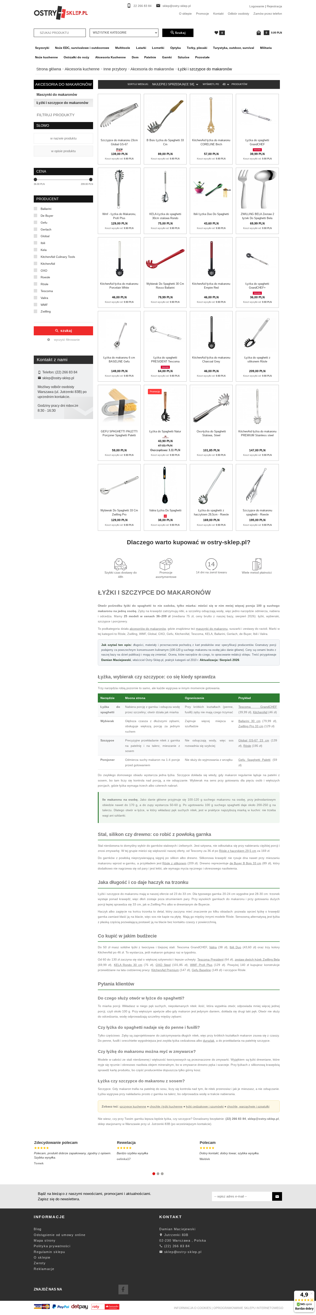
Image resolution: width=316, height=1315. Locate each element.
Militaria (266, 48)
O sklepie (185, 13)
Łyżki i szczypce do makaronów (62, 103)
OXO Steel (163, 965)
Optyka (175, 48)
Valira (44, 298)
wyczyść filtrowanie (66, 339)
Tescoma (47, 291)
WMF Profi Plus (201, 965)
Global (45, 236)
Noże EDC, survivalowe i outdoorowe (82, 48)
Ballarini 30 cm (249, 721)
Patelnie (150, 57)
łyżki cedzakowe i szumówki (205, 1106)
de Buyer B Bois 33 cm (245, 863)
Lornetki (158, 48)
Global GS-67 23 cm (253, 740)
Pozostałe (202, 57)
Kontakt (218, 13)
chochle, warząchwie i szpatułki (248, 1106)
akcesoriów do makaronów (148, 628)
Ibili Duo (235, 947)
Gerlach (46, 229)
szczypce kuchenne (133, 1106)
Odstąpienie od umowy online (60, 1235)
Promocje (202, 13)
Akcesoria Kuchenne (110, 57)
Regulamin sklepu (49, 1252)
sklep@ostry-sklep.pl (177, 6)
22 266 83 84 (142, 6)
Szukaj (180, 32)
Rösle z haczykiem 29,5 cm (237, 850)
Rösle (44, 284)
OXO (44, 270)
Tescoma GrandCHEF (257, 707)
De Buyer (47, 215)
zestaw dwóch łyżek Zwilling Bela (257, 959)
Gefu (44, 222)
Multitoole (122, 48)
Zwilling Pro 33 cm (250, 726)
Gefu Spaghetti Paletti (254, 759)
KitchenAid (48, 263)
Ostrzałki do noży (76, 57)
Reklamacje (44, 1269)
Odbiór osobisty (238, 13)
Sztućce (183, 57)
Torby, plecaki (197, 48)
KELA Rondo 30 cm (128, 965)
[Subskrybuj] (277, 1196)
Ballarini (46, 208)
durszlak (208, 1040)
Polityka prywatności (52, 1246)
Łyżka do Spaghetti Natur (165, 431)
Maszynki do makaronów (57, 94)
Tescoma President (210, 959)
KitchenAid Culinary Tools (58, 256)
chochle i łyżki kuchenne (166, 1106)
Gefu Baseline (201, 970)
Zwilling (46, 311)
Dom (135, 57)
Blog (37, 1229)
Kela (44, 250)
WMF (44, 304)
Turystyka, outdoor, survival (233, 48)
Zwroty (40, 1263)
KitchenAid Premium (165, 970)
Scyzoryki (42, 48)
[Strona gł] (61, 12)
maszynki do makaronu (212, 628)
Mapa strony (45, 1240)
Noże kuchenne (46, 57)
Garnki (167, 57)
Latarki (141, 48)
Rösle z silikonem (174, 863)
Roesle (45, 277)
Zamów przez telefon (267, 13)
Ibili (43, 243)
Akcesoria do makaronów (63, 84)
